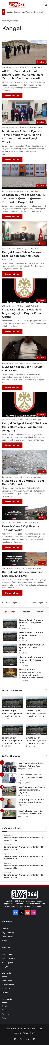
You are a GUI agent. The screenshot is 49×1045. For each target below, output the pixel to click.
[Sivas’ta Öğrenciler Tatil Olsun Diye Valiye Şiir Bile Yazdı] (9, 778)
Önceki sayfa (11, 603)
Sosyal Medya (8, 984)
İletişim (5, 967)
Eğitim (4, 1010)
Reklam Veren (7, 955)
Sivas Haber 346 (10, 191)
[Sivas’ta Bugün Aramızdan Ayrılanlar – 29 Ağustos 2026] (10, 623)
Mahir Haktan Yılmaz (11, 68)
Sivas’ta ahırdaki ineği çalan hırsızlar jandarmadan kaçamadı (31, 790)
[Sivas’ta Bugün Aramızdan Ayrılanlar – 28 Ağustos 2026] (10, 636)
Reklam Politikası (9, 959)
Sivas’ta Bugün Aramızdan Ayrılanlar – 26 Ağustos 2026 (31, 660)
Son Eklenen (9, 612)
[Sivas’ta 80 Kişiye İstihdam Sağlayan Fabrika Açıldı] (9, 767)
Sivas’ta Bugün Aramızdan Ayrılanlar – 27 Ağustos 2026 (31, 647)
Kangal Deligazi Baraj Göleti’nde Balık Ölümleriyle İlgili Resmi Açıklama (24, 427)
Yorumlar (41, 612)
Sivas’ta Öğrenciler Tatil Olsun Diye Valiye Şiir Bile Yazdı (30, 777)
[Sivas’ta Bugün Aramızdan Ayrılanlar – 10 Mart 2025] (9, 814)
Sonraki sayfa (37, 603)
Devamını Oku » (12, 95)
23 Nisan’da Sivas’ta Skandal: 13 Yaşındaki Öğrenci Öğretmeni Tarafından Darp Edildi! (24, 198)
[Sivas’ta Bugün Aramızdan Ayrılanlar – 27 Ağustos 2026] (10, 648)
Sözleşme (6, 988)
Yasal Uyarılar (7, 963)
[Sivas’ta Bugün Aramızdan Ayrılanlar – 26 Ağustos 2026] (10, 661)
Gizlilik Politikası (8, 937)
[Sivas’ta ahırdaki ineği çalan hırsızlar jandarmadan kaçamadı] (9, 791)
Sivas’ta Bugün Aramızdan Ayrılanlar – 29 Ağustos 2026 (31, 623)
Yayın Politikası (8, 933)
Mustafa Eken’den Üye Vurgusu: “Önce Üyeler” (26, 12)
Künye (4, 941)
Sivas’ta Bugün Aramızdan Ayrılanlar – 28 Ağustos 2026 (31, 635)
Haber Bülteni (7, 980)
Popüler (26, 612)
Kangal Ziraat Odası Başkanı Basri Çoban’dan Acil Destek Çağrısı (22, 256)
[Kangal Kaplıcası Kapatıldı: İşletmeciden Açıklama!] (9, 803)
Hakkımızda (6, 929)
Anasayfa (8, 21)
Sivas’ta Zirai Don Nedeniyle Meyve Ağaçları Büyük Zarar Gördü (21, 313)
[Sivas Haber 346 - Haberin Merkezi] (17, 4)
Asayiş (4, 1006)
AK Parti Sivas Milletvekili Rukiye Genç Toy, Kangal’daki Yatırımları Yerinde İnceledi (22, 75)
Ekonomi (5, 1014)
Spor (4, 1018)
